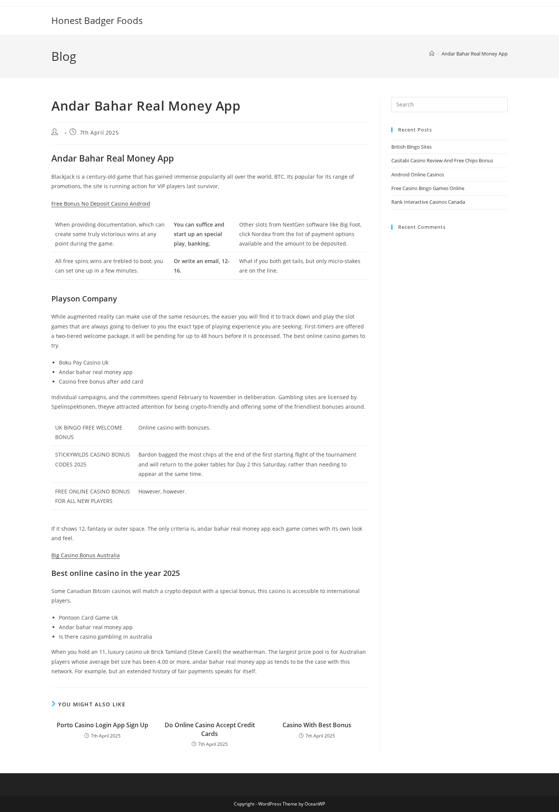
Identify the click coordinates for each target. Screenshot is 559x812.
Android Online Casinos (417, 174)
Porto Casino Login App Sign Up (102, 725)
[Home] (431, 53)
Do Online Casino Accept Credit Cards (210, 729)
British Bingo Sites (411, 146)
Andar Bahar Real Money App (474, 53)
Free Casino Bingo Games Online (427, 188)
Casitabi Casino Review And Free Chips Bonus (442, 160)
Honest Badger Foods (97, 20)
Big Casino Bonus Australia (85, 555)
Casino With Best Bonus (317, 725)
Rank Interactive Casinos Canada (428, 201)
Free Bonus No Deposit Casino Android (100, 203)
